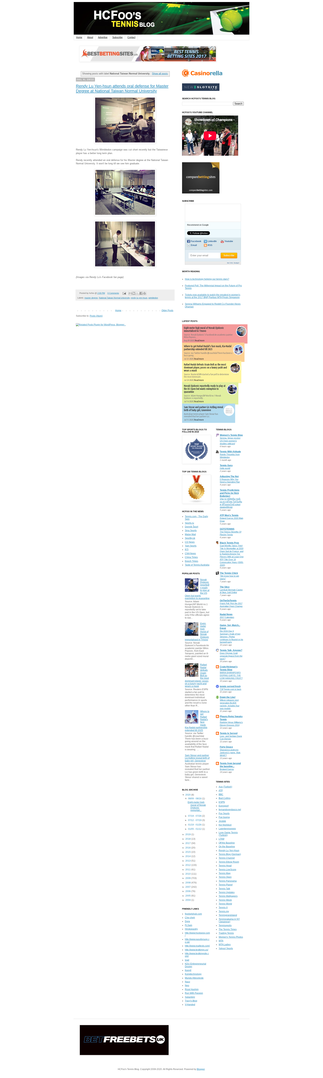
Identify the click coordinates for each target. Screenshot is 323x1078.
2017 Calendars (227, 617)
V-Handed (190, 1004)
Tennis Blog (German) (230, 854)
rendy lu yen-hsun (139, 298)
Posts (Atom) (96, 316)
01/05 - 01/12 (195, 829)
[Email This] (130, 293)
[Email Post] (123, 293)
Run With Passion (194, 993)
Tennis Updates (227, 892)
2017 (188, 843)
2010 (188, 874)
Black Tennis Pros (229, 543)
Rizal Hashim (192, 989)
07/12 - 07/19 (195, 820)
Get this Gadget (233, 263)
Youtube (228, 241)
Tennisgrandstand (228, 915)
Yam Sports (190, 546)
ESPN (222, 802)
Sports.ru (189, 523)
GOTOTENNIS (227, 529)
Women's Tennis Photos (231, 937)
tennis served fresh (230, 686)
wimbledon (153, 298)
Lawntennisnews (227, 828)
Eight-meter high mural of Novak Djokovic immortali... (197, 806)
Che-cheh (190, 917)
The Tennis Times (228, 929)
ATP (221, 790)
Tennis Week (225, 900)
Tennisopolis (225, 925)
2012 (188, 865)
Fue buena (224, 817)
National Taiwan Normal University (114, 298)
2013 (188, 860)
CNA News (190, 553)
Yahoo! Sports (226, 948)
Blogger (201, 1069)
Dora (187, 921)
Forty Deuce (226, 747)
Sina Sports (191, 530)
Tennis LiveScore (227, 869)
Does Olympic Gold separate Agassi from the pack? (231, 656)
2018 (188, 839)
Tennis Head (225, 865)
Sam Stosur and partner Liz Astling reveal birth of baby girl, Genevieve (203, 409)
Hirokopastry (191, 929)
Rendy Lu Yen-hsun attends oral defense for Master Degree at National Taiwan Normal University (122, 88)
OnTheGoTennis (228, 600)
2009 (188, 878)
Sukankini (190, 997)
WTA (221, 940)
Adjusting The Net (229, 476)
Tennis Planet (226, 884)
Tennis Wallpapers (228, 896)
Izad (187, 960)
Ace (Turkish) (225, 786)
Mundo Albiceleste (194, 978)
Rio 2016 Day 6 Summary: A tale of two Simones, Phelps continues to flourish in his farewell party (231, 636)
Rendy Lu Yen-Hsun (229, 850)
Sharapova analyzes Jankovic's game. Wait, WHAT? (230, 752)
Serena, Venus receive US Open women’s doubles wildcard (230, 441)
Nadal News (226, 614)
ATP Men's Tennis (229, 515)
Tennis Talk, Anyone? (231, 650)
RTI (186, 549)
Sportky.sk (190, 538)
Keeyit (188, 970)
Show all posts (160, 73)
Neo (187, 985)
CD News (190, 542)
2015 (188, 852)
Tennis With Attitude (230, 451)
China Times (191, 557)
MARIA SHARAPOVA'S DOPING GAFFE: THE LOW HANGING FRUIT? (231, 675)
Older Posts (167, 310)
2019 (188, 834)
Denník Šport (191, 526)
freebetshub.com (193, 914)
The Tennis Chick (229, 573)
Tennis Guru (226, 465)
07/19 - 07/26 (195, 816)
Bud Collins (224, 798)
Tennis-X (223, 907)
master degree (91, 298)
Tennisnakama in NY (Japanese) (229, 920)
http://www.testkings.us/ (196, 949)
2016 (188, 847)
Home (79, 37)
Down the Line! (228, 697)
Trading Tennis (226, 933)
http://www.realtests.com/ (197, 946)
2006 (188, 891)
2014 (188, 856)
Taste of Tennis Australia (197, 565)
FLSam (188, 925)
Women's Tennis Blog (231, 435)
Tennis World (225, 903)
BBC (221, 794)
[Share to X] (137, 293)
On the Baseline (227, 846)
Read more (199, 340)
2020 (188, 794)
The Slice (225, 587)
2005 (188, 895)
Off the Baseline (227, 843)
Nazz (187, 981)
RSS (210, 245)
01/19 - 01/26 (195, 824)
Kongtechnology (193, 974)
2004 (188, 900)
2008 (188, 882)
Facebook (196, 241)
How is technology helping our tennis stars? (207, 279)
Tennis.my (224, 911)
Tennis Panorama (228, 881)
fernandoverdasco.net (230, 809)
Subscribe (117, 37)
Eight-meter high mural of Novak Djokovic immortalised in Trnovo (204, 329)
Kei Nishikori (225, 825)
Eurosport (224, 806)
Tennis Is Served (228, 733)
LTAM (221, 839)
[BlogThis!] (134, 293)
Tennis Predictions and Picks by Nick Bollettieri (229, 493)
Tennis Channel (227, 858)
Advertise (102, 37)
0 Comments (113, 293)
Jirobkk (222, 821)
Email (194, 245)
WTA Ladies (225, 944)
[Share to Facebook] (141, 293)
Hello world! (225, 468)
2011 (188, 869)
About (90, 37)
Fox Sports (224, 813)
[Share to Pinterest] (144, 293)
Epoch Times (191, 561)
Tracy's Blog (191, 1000)
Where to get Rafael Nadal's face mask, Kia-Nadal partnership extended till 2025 (207, 348)
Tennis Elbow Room (229, 862)
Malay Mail (190, 534)
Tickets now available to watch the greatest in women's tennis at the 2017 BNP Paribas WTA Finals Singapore (212, 296)
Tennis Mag (224, 873)
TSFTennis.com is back (230, 689)
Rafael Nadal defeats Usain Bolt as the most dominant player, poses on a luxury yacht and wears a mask (205, 367)
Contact (131, 37)
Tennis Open (225, 877)
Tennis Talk (224, 888)
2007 (188, 887)
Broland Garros (227, 769)
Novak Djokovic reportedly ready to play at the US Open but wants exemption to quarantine (204, 388)
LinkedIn (212, 241)
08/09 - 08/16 (195, 798)
